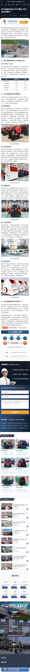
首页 (8, 1)
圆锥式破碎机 (5, 469)
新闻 (9, 4)
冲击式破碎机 (5, 487)
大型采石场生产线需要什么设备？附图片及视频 (20, 557)
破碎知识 (19, 1)
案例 (13, 4)
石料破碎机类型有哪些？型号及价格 (20, 505)
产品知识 (13, 1)
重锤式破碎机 (19, 487)
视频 (17, 4)
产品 (5, 4)
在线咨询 (23, 22)
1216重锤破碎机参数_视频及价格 (18, 352)
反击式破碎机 (19, 450)
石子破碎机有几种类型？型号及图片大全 (20, 531)
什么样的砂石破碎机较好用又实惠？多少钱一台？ (20, 565)
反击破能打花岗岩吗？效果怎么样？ (18, 356)
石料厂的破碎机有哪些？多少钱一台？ (20, 514)
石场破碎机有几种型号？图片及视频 (20, 540)
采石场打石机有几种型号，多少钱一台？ (20, 523)
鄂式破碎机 (5, 450)
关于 (20, 4)
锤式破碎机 (19, 469)
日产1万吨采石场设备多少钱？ (20, 548)
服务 (24, 4)
